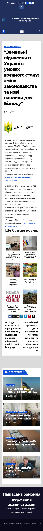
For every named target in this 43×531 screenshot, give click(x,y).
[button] (39, 31)
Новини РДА (10, 385)
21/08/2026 (12, 396)
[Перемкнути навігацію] (22, 31)
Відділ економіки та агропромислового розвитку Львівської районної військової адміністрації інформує (13, 334)
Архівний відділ (11, 411)
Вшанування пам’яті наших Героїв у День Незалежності (20, 391)
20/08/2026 (12, 422)
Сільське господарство (13, 46)
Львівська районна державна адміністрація (25, 20)
